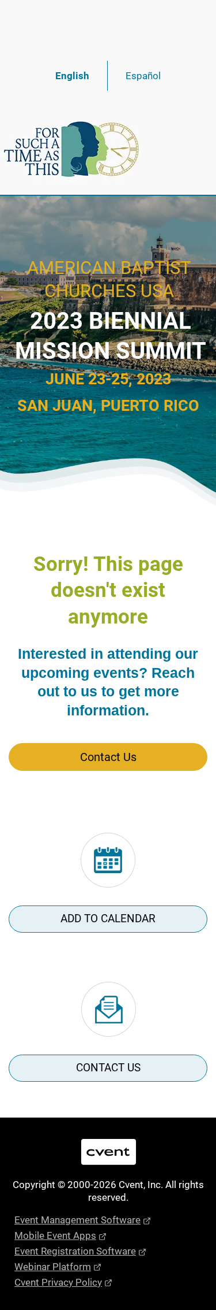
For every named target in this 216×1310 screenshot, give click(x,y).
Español (143, 75)
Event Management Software (77, 1220)
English (72, 75)
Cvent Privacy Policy (58, 1282)
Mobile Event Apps (55, 1235)
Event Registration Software (75, 1251)
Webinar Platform (52, 1266)
